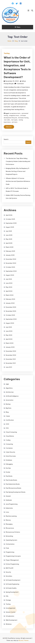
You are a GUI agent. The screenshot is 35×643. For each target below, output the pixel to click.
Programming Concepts (13, 556)
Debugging (9, 464)
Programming (10, 552)
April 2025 (9, 243)
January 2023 (10, 347)
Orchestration (10, 544)
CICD (7, 424)
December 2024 (11, 259)
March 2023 (9, 343)
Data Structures (11, 456)
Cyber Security (10, 452)
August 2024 (10, 275)
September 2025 (11, 223)
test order (7, 120)
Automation (9, 400)
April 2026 (9, 215)
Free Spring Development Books (15, 492)
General (8, 496)
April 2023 (9, 339)
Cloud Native (10, 436)
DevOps (8, 468)
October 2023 (10, 315)
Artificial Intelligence (12, 396)
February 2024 (10, 299)
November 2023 (11, 311)
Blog (7, 412)
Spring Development (12, 592)
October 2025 (10, 219)
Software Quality (11, 588)
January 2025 (10, 255)
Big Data (8, 408)
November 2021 (11, 363)
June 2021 (9, 367)
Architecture (10, 392)
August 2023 (10, 323)
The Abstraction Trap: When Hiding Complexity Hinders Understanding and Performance (18, 161)
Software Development (13, 580)
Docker (8, 472)
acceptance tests (15, 113)
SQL (7, 596)
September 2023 (11, 319)
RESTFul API (9, 568)
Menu (18, 27)
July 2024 (9, 279)
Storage (8, 600)
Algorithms (9, 388)
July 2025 (9, 231)
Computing (9, 444)
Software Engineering (12, 584)
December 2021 (11, 359)
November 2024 (11, 263)
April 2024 (9, 291)
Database (9, 460)
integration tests (14, 115)
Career (8, 416)
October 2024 (10, 267)
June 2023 (9, 331)
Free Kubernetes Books (13, 484)
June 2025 (9, 235)
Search (6, 139)
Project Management (12, 560)
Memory (8, 520)
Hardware (9, 500)
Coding (8, 440)
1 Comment (20, 83)
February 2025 (10, 251)
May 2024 (9, 287)
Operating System (11, 540)
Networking (9, 536)
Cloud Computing (11, 432)
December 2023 (11, 307)
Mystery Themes (23, 640)
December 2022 (11, 351)
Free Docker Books (11, 480)
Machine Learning (11, 516)
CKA (7, 428)
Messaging (9, 524)
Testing (7, 53)
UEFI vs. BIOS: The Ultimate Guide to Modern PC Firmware (17, 189)
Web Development (11, 620)
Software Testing (23, 117)
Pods (7, 548)
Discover (9, 127)
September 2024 (11, 271)
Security (8, 572)
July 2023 (9, 327)
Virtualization (10, 616)
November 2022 (11, 355)
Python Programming (12, 564)
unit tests (14, 122)
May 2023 (9, 335)
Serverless (9, 576)
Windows (9, 624)
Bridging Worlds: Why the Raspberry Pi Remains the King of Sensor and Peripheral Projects (17, 171)
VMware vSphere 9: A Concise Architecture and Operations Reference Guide (18, 181)
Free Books (9, 476)
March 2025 (9, 247)
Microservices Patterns (13, 532)
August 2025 (10, 227)
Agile (7, 384)
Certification (10, 420)
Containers (9, 448)
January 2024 (10, 303)
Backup (8, 404)
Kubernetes (9, 508)
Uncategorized (10, 608)
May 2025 (9, 239)
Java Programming (11, 504)
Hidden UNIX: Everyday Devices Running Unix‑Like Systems (18, 196)
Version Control (10, 612)
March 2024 (9, 295)
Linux (7, 512)
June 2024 (9, 283)
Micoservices (10, 528)
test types (14, 120)
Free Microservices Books (13, 488)
